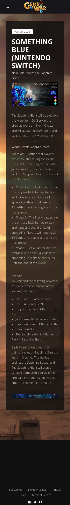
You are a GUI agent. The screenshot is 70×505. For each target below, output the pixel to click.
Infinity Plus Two (37, 489)
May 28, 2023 (22, 31)
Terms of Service (41, 495)
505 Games (15, 489)
